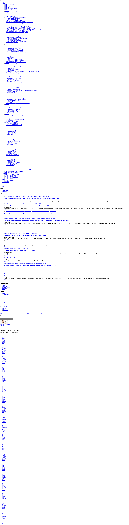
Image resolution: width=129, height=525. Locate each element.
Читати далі (6, 209)
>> (4, 281)
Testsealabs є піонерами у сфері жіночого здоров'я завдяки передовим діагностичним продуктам (25, 242)
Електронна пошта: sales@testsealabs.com (6, 303)
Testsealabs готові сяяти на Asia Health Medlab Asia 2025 (16, 228)
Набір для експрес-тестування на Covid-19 (34, 313)
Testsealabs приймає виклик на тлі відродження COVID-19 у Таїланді (19, 250)
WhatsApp (2, 325)
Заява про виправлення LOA (10, 275)
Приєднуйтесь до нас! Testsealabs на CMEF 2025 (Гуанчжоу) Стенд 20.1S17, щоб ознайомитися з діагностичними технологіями (32, 198)
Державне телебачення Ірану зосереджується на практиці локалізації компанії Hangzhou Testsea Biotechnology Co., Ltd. (30, 265)
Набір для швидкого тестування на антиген (19, 313)
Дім (3, 185)
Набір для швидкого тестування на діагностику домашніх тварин (53, 313)
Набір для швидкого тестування (5, 313)
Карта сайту (26, 312)
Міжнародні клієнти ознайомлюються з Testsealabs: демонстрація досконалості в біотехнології (25, 235)
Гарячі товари (21, 312)
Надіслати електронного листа (5, 324)
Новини (3, 186)
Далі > (3, 281)
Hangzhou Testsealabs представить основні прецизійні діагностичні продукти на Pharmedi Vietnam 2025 (26, 205)
